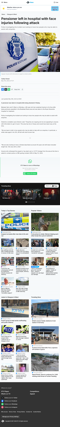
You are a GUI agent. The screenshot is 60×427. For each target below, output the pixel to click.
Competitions (34, 391)
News (3, 14)
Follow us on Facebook (11, 401)
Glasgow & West (12, 14)
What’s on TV (5, 394)
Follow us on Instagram (11, 407)
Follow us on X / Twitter (11, 397)
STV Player (5, 391)
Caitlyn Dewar (5, 79)
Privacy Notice (21, 411)
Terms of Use (12, 411)
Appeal (32, 394)
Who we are (4, 411)
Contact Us (29, 411)
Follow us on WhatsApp (11, 404)
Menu (5, 2)
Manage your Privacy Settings (10, 416)
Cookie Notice (37, 411)
